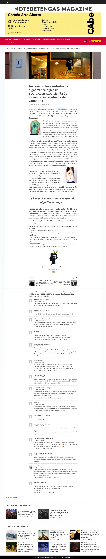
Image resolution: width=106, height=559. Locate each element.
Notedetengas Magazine (53, 9)
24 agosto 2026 (23, 538)
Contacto (97, 41)
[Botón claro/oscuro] (85, 41)
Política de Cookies (49, 39)
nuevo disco (26, 39)
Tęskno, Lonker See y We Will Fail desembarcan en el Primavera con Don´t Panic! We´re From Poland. (59, 513)
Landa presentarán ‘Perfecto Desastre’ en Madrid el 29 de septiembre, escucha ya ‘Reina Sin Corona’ (59, 534)
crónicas (8, 39)
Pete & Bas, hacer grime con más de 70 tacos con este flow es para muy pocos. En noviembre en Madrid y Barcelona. (90, 534)
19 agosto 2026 (86, 551)
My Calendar (37, 43)
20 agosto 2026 (86, 539)
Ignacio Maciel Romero (39, 360)
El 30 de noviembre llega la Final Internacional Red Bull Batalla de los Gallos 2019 (27, 513)
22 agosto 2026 (55, 539)
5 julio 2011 (42, 105)
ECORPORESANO (69, 109)
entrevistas (36, 39)
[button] (89, 41)
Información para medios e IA (14, 43)
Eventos (28, 43)
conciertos (16, 39)
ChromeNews (61, 557)
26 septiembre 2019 (24, 516)
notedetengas (33, 105)
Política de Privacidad (64, 39)
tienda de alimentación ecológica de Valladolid (47, 109)
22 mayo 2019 (54, 517)
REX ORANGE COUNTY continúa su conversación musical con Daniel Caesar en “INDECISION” (26, 534)
